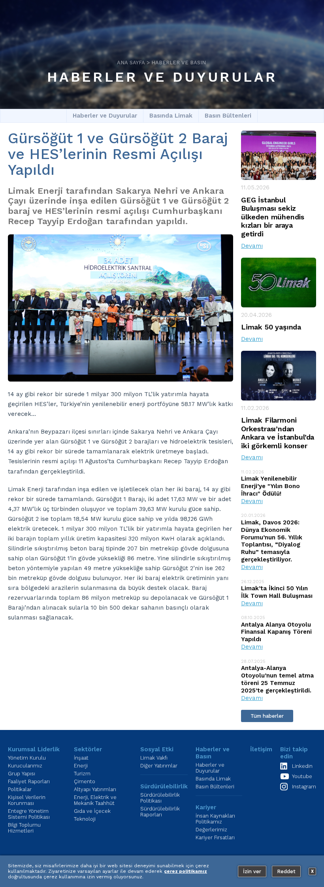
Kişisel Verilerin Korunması (26, 800)
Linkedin (302, 766)
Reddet (286, 871)
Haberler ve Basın (178, 62)
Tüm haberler (267, 716)
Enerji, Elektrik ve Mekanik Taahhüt (95, 800)
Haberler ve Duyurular (162, 77)
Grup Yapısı (21, 774)
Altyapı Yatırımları (95, 789)
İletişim (261, 749)
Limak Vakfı (154, 758)
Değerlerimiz (211, 830)
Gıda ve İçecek (92, 811)
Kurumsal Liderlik (34, 749)
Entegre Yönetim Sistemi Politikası (29, 814)
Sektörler (88, 749)
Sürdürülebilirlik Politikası (160, 798)
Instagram (304, 787)
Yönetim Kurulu (27, 758)
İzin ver (252, 871)
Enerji (81, 766)
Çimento (84, 781)
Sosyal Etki (156, 749)
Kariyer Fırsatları (215, 837)
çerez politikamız (185, 871)
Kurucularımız (25, 766)
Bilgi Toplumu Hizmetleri (24, 828)
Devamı (252, 245)
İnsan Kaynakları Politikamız (215, 819)
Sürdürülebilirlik (164, 786)
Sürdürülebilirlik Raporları (160, 812)
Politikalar (20, 789)
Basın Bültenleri (228, 115)
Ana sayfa (131, 62)
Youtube (302, 776)
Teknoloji (85, 819)
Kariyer (206, 807)
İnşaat (81, 758)
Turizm (82, 774)
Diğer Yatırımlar (158, 766)
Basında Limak (170, 115)
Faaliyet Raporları (29, 781)
